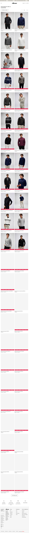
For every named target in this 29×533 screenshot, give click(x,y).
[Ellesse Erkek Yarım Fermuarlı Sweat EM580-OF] (21, 40)
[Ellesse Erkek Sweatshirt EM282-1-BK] (21, 60)
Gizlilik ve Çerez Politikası (24, 514)
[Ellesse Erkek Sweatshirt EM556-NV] (7, 442)
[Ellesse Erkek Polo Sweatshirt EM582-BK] (21, 261)
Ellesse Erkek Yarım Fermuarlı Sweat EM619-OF (6, 230)
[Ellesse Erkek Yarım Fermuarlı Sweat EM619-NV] (7, 80)
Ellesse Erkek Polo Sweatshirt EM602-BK (19, 351)
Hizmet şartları (13, 531)
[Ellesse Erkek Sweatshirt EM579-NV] (21, 462)
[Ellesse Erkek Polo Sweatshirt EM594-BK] (7, 100)
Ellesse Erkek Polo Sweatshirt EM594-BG (19, 110)
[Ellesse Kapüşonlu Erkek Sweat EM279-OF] (7, 402)
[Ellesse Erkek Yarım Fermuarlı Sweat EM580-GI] (21, 281)
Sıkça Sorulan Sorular (24, 513)
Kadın (16, 510)
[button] (1, 3)
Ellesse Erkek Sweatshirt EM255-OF (19, 411)
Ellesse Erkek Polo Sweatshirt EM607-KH (19, 130)
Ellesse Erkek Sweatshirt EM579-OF (5, 331)
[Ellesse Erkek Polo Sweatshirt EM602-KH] (7, 341)
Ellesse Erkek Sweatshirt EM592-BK (5, 371)
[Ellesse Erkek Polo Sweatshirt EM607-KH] (21, 120)
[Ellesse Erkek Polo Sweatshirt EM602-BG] (21, 482)
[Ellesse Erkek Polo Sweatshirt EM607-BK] (7, 141)
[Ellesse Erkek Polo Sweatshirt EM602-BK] (21, 341)
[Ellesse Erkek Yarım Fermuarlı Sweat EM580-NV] (21, 20)
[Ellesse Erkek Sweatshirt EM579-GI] (21, 301)
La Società (11, 514)
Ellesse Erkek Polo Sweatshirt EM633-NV (19, 170)
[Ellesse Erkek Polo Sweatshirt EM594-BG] (21, 100)
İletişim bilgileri (6, 531)
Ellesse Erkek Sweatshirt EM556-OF (19, 431)
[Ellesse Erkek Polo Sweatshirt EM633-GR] (7, 241)
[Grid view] (21, 10)
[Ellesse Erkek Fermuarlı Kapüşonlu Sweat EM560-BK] (7, 281)
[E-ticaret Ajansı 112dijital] (23, 531)
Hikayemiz (11, 513)
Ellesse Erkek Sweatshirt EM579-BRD (19, 451)
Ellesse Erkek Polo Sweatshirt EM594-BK (5, 110)
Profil (10, 510)
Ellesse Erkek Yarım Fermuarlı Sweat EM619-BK (6, 130)
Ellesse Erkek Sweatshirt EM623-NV (19, 210)
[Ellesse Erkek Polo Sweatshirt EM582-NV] (7, 161)
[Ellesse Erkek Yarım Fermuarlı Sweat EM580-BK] (7, 20)
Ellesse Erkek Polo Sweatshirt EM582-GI (19, 230)
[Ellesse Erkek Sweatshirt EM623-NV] (21, 201)
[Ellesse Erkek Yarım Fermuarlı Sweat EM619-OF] (7, 221)
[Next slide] (13, 20)
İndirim (17, 514)
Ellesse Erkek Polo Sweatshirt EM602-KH (5, 351)
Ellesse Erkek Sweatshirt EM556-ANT (19, 371)
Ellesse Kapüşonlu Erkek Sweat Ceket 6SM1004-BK (7, 210)
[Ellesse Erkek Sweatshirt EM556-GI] (7, 382)
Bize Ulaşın (23, 510)
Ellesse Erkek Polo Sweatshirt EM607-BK (5, 150)
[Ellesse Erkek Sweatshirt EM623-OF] (21, 321)
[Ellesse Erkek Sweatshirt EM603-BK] (7, 482)
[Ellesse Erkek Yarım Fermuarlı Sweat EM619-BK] (7, 120)
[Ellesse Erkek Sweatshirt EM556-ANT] (21, 361)
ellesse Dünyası (17, 513)
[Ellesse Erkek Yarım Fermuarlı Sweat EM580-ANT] (7, 40)
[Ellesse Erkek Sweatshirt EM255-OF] (21, 402)
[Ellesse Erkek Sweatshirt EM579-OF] (7, 321)
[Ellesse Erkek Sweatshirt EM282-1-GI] (7, 60)
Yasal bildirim (17, 531)
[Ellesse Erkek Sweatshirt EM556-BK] (21, 382)
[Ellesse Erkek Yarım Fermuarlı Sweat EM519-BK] (7, 301)
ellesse (21, 531)
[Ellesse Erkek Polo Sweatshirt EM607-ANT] (21, 80)
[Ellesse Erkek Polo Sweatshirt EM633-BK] (21, 241)
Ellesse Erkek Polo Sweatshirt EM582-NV (5, 170)
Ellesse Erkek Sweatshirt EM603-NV (19, 190)
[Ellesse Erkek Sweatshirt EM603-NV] (21, 181)
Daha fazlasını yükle (14, 495)
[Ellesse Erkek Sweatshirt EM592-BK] (7, 361)
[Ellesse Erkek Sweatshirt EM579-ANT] (7, 422)
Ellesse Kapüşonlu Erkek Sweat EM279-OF (5, 411)
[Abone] (4, 513)
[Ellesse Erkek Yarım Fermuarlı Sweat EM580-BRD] (21, 141)
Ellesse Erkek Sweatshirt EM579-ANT (5, 431)
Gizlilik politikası (10, 531)
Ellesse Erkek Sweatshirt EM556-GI (5, 391)
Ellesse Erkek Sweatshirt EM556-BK (19, 391)
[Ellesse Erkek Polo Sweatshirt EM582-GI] (21, 221)
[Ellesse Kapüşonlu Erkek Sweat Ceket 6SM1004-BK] (7, 201)
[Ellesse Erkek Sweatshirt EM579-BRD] (21, 442)
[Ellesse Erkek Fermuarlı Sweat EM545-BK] (7, 181)
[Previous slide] (1, 20)
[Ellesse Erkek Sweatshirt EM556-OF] (21, 422)
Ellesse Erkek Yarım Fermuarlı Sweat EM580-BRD (20, 150)
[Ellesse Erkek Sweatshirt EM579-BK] (7, 462)
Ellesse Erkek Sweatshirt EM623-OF (19, 331)
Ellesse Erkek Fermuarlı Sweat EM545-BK (5, 190)
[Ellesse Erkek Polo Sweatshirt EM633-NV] (21, 161)
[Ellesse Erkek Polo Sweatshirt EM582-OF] (7, 261)
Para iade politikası (2, 531)
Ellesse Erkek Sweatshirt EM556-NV (5, 451)
